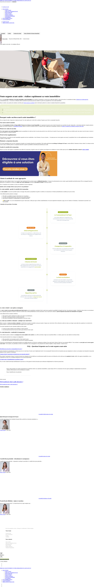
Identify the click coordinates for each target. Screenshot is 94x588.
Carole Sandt (2, 430)
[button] (12, 374)
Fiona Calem (4, 38)
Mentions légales (30, 528)
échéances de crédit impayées (82, 99)
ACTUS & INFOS (6, 580)
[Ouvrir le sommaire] (1, 553)
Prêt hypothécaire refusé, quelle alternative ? (9, 384)
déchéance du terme (18, 126)
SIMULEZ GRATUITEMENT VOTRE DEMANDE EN (15, 0)
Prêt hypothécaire (8, 573)
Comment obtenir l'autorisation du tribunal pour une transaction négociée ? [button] (15, 354)
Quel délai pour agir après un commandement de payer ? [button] (11, 348)
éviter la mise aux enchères (29, 102)
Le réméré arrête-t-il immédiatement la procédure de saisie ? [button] (11, 359)
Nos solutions (8, 578)
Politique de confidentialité (22, 528)
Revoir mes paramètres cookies (11, 528)
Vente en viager (8, 574)
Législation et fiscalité (47, 498)
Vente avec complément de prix (11, 572)
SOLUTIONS (5, 570)
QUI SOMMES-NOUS (7, 579)
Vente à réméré (8, 571)
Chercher (14, 1)
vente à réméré (85, 149)
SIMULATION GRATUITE (8, 581)
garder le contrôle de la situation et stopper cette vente (73, 126)
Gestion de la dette (17, 33)
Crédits (9, 33)
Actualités (3, 33)
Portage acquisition (9, 576)
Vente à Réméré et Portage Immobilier (31, 33)
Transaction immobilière (10, 577)
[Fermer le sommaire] (1, 557)
